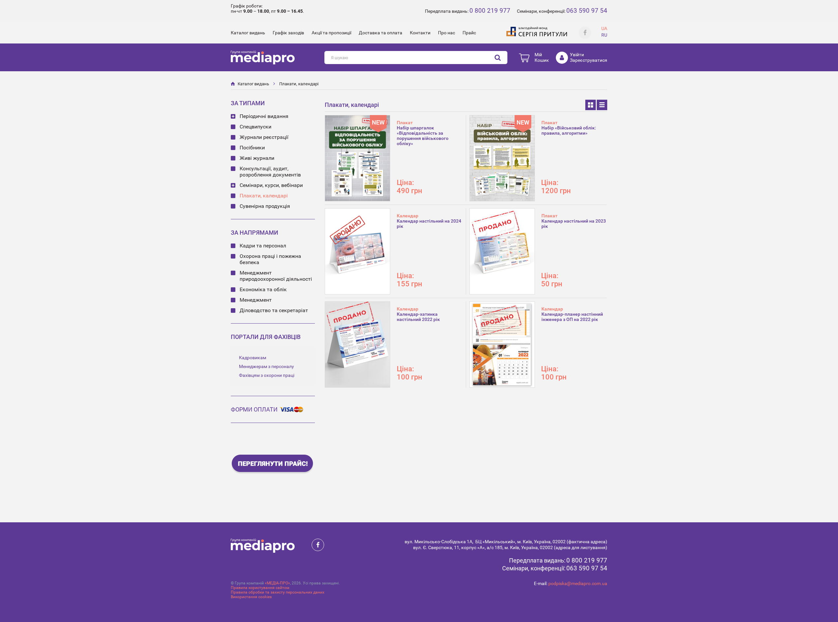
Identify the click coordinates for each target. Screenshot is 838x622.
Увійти (577, 54)
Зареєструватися (588, 60)
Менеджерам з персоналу (266, 366)
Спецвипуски (255, 127)
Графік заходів (288, 32)
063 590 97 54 (586, 10)
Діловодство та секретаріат (274, 310)
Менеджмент (256, 300)
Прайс (469, 32)
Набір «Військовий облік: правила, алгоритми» (568, 130)
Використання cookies (251, 597)
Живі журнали (257, 158)
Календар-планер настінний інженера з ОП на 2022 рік (572, 316)
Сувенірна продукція (265, 206)
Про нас (446, 32)
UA (604, 28)
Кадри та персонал (263, 246)
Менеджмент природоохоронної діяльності (276, 276)
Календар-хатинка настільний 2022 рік (418, 316)
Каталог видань (248, 32)
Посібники (252, 147)
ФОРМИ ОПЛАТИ (254, 409)
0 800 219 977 (489, 10)
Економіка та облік (263, 289)
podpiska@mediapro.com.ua (577, 583)
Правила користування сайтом (260, 587)
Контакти (420, 32)
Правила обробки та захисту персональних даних (277, 592)
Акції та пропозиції (331, 32)
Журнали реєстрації (264, 137)
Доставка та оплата (380, 32)
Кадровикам (252, 357)
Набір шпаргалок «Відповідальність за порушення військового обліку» (422, 135)
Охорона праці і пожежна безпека (270, 259)
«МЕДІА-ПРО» (277, 583)
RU (604, 35)
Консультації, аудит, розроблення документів (270, 171)
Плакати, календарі (299, 83)
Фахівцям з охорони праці (266, 375)
